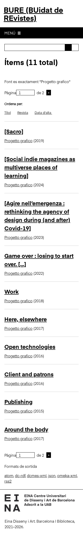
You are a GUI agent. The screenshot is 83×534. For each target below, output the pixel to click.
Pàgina (10, 92)
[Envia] (68, 47)
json (52, 475)
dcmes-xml (37, 475)
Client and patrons (28, 374)
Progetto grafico (18, 140)
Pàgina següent (48, 92)
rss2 (8, 481)
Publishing (18, 401)
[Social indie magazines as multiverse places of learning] (39, 167)
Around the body (26, 429)
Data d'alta (43, 112)
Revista (22, 112)
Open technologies (29, 346)
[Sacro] (13, 131)
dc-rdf (20, 475)
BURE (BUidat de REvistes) (33, 13)
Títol (7, 112)
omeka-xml (67, 475)
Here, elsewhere (25, 319)
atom (8, 475)
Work (11, 291)
